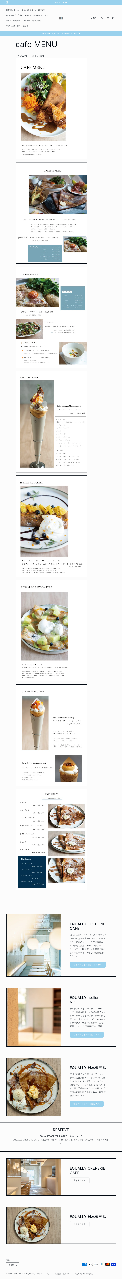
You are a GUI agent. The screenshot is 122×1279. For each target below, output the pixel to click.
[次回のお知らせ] (115, 33)
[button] (102, 18)
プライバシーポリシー (44, 1274)
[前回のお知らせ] (7, 33)
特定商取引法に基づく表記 (84, 1274)
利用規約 (58, 1274)
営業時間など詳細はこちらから (88, 965)
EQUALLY (16, 1274)
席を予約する (80, 1180)
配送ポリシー (67, 1274)
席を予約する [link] (80, 1224)
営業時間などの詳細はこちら (87, 1034)
